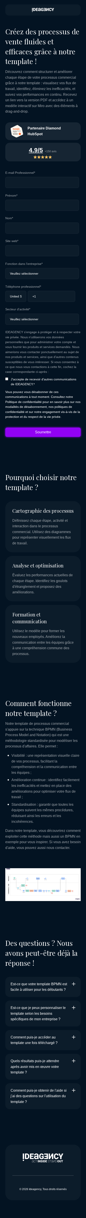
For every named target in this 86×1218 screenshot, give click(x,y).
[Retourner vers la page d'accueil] (43, 10)
